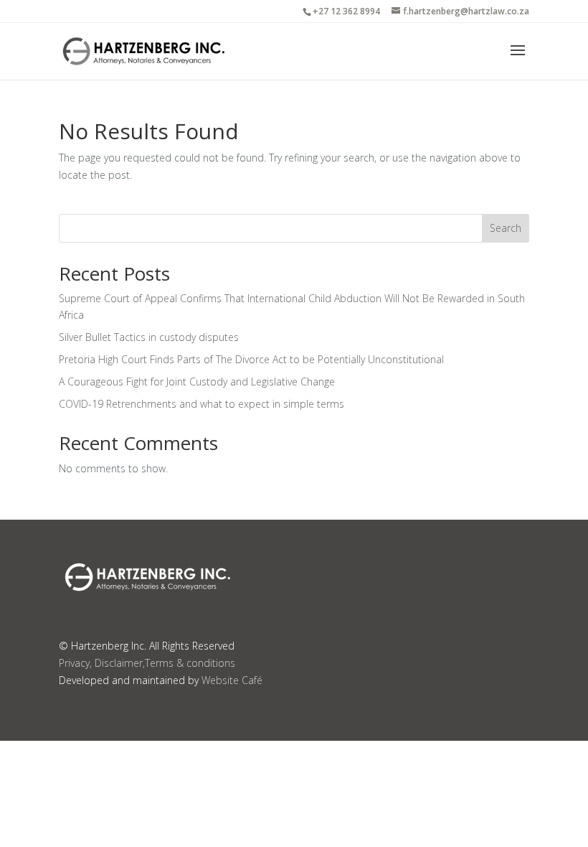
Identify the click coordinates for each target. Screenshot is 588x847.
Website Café (231, 680)
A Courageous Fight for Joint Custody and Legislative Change (197, 381)
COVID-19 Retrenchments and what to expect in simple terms (201, 404)
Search (505, 228)
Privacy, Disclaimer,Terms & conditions (147, 663)
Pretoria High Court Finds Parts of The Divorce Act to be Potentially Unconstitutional (251, 359)
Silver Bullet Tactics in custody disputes (149, 337)
